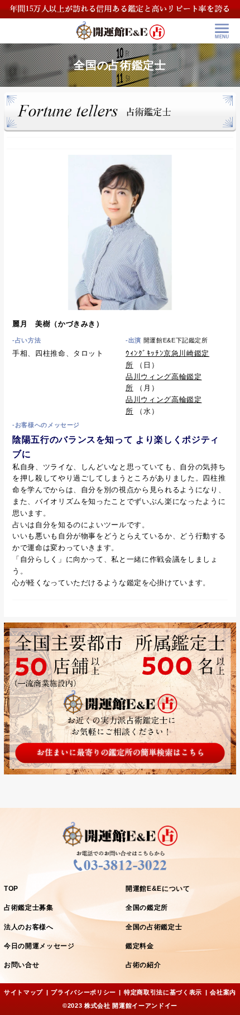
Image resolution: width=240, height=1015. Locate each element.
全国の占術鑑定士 (154, 927)
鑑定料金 (140, 946)
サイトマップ (23, 992)
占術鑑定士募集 (29, 907)
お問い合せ (21, 965)
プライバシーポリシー (83, 992)
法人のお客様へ (29, 927)
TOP (11, 889)
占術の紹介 (143, 965)
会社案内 (223, 992)
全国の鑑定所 (147, 907)
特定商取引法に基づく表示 (163, 992)
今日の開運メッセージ (39, 946)
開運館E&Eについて (158, 889)
